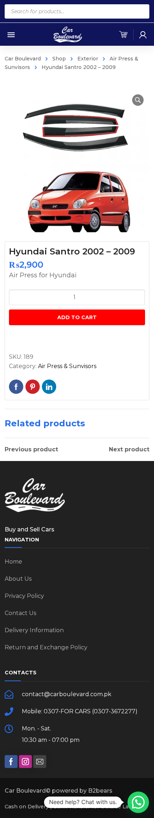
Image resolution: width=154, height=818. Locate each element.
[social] (11, 761)
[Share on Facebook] (16, 387)
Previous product (31, 449)
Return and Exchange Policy (46, 647)
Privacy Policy (24, 596)
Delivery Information (34, 630)
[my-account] (142, 34)
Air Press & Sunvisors (67, 366)
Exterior (87, 58)
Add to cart (77, 317)
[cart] (123, 35)
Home (13, 561)
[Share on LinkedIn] (49, 387)
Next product (129, 449)
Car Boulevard (23, 58)
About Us (18, 578)
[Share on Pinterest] (32, 387)
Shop (59, 58)
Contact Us (20, 613)
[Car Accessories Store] (67, 34)
